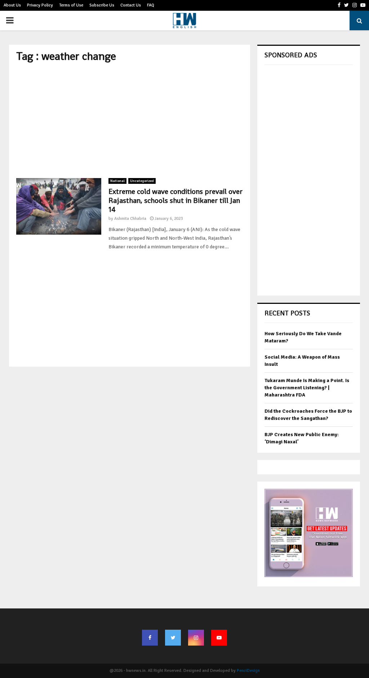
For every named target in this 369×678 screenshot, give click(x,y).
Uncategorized (142, 181)
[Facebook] (150, 638)
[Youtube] (219, 638)
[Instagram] (196, 638)
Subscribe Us (101, 5)
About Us (12, 5)
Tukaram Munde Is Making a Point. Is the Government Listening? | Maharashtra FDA (306, 387)
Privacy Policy (40, 5)
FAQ (150, 5)
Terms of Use (71, 5)
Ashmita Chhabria (130, 218)
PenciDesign (248, 670)
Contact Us (130, 5)
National (117, 181)
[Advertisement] (129, 120)
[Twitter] (173, 638)
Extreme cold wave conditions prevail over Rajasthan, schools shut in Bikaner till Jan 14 (175, 200)
